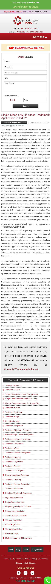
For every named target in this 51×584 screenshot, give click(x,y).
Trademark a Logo (12, 417)
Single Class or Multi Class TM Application (21, 394)
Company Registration (13, 520)
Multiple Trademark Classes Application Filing (22, 403)
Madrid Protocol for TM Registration (18, 538)
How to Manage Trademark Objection (19, 435)
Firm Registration (11, 533)
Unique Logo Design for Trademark (18, 507)
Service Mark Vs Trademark (16, 516)
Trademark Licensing (13, 480)
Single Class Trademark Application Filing (21, 399)
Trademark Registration (14, 462)
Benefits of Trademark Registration (18, 493)
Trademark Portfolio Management (18, 453)
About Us (7, 559)
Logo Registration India (14, 498)
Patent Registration (12, 524)
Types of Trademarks (13, 385)
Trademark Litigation (13, 457)
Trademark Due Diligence (14, 471)
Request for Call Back (13, 12)
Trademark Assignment (14, 426)
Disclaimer (42, 559)
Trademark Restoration (14, 489)
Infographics (37, 549)
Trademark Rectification (14, 444)
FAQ (11, 549)
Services (39, 36)
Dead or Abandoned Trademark (17, 475)
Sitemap (19, 563)
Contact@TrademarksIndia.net (25, 7)
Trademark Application (13, 412)
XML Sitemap (29, 563)
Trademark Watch (12, 448)
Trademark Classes (12, 390)
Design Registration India (14, 502)
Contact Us (17, 559)
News (26, 549)
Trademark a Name (12, 408)
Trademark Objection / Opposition (18, 430)
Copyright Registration (13, 529)
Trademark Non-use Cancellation (17, 484)
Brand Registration (12, 421)
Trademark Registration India (14, 122)
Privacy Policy (30, 559)
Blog (18, 549)
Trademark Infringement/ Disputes (18, 439)
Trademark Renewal (12, 466)
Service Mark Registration (15, 511)
